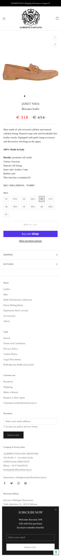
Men (5, 294)
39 (24, 206)
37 (41, 199)
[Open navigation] (4, 18)
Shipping (7, 387)
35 (6, 199)
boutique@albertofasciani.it (17, 469)
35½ (15, 199)
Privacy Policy (10, 348)
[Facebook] (4, 483)
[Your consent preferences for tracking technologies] (56, 552)
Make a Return (10, 392)
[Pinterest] (25, 483)
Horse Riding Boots (13, 305)
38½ (15, 206)
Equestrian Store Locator (15, 310)
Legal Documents (12, 359)
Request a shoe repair (14, 397)
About (6, 321)
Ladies (6, 289)
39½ (33, 206)
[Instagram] (18, 483)
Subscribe (30, 547)
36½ (33, 199)
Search (6, 338)
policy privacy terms (27, 426)
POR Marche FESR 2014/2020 (18, 364)
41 (6, 214)
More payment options (30, 240)
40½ (50, 206)
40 (41, 206)
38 (6, 206)
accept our (22, 426)
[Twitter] (11, 483)
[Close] (56, 510)
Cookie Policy (10, 354)
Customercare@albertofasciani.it (20, 403)
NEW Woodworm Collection (17, 299)
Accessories (9, 316)
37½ (50, 199)
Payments (8, 381)
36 (24, 199)
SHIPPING (8, 254)
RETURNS (8, 264)
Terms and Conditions (14, 343)
